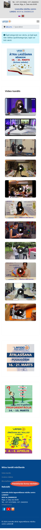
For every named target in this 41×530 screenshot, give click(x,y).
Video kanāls (6, 473)
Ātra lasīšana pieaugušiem (11, 481)
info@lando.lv (7, 505)
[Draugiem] (12, 509)
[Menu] (38, 21)
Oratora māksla (7, 477)
